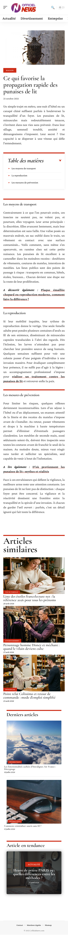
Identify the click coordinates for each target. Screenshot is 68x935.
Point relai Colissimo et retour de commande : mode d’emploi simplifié (29, 696)
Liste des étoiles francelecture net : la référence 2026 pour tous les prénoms (29, 598)
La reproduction (19, 175)
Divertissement (12, 641)
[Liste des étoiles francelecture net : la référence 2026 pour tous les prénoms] (34, 575)
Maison (10, 70)
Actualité (34, 864)
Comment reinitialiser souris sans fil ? (22, 825)
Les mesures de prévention (25, 182)
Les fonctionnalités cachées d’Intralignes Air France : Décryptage (30, 768)
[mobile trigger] (6, 7)
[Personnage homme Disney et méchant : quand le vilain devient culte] (34, 624)
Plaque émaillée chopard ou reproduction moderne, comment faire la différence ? (34, 294)
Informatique (14, 762)
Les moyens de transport (24, 168)
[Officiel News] (24, 7)
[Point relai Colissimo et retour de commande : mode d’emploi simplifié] (34, 673)
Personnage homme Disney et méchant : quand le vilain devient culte (31, 647)
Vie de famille (11, 592)
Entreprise (10, 689)
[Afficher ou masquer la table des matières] (52, 161)
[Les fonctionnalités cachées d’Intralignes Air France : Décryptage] (34, 742)
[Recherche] (52, 7)
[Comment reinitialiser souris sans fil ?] (34, 802)
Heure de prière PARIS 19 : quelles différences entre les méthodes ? (34, 874)
